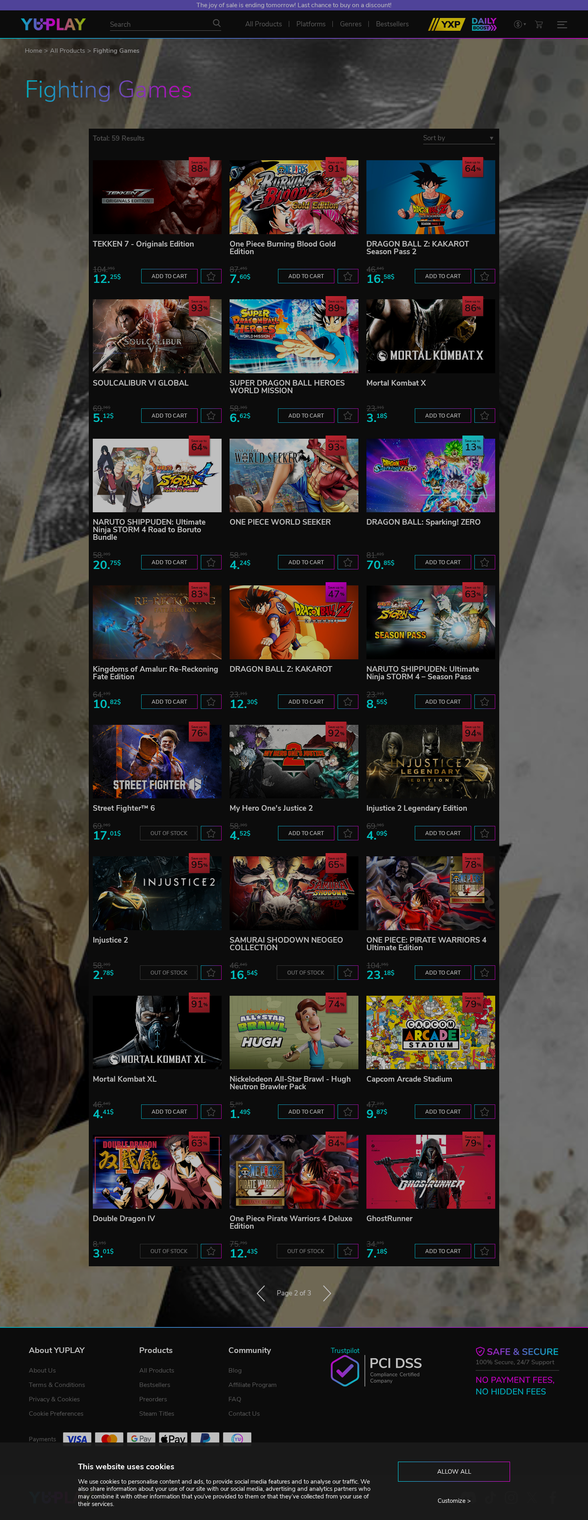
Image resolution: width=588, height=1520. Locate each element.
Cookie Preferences (56, 1414)
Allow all (454, 1472)
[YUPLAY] (53, 24)
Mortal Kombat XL (125, 1079)
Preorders (153, 1399)
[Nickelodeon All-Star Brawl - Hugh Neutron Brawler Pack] (294, 1033)
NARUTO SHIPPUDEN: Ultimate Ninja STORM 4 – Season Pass (422, 673)
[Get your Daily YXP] (484, 24)
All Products (67, 50)
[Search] (217, 23)
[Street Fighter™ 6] (157, 762)
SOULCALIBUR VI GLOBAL (141, 383)
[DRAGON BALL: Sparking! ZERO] (430, 476)
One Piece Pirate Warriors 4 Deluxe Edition (291, 1223)
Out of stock (168, 833)
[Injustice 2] (157, 893)
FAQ (234, 1399)
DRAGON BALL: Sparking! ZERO (423, 522)
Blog (235, 1371)
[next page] (327, 1293)
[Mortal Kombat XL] (157, 1033)
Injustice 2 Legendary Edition (416, 808)
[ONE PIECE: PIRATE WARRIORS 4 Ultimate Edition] (430, 893)
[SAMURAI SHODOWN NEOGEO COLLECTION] (294, 893)
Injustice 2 (110, 940)
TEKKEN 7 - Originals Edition (143, 244)
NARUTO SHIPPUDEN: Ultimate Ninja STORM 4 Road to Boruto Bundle (149, 530)
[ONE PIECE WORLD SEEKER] (294, 476)
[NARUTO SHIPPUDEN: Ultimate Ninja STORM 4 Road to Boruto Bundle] (157, 476)
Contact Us (244, 1414)
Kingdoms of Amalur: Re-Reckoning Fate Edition (155, 673)
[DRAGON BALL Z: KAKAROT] (294, 622)
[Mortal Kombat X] (430, 336)
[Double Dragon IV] (157, 1172)
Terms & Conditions (57, 1385)
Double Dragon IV (124, 1219)
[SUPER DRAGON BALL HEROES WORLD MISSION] (294, 336)
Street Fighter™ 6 (124, 808)
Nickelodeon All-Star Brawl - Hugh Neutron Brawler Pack (290, 1083)
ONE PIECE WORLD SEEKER (280, 522)
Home (33, 50)
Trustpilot (345, 1350)
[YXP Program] (447, 24)
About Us (42, 1371)
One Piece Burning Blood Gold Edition (283, 248)
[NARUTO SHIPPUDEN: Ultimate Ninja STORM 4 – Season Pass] (430, 622)
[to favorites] (211, 276)
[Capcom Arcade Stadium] (430, 1033)
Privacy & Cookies (54, 1399)
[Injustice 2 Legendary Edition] (430, 762)
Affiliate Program (252, 1385)
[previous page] (261, 1293)
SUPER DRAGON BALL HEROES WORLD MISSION (287, 387)
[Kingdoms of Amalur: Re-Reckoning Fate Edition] (157, 622)
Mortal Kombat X (396, 383)
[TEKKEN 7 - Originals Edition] (157, 197)
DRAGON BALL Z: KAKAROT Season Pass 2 (417, 248)
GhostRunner (389, 1219)
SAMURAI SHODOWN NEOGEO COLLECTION (286, 944)
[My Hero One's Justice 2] (294, 762)
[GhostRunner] (430, 1172)
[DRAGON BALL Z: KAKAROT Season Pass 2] (430, 197)
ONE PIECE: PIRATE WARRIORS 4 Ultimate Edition (426, 944)
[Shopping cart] (538, 24)
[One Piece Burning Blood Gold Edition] (294, 197)
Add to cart (169, 276)
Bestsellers (154, 1385)
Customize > (454, 1501)
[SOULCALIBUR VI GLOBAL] (157, 336)
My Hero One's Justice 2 (271, 808)
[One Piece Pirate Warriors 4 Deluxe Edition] (294, 1172)
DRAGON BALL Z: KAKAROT (281, 669)
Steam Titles (156, 1414)
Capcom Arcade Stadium (409, 1079)
